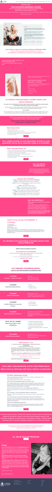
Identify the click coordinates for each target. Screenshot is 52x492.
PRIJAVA (26, 360)
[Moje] (3, 1)
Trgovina (42, 484)
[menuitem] (17, 1)
